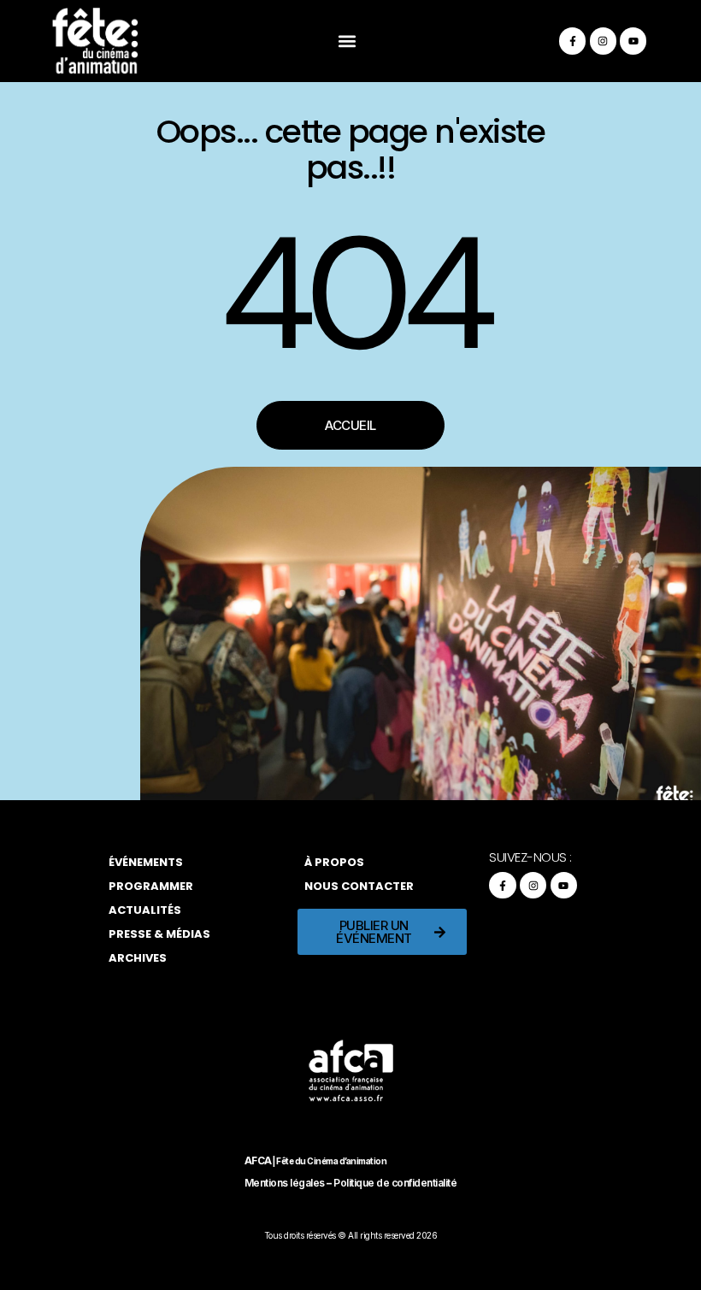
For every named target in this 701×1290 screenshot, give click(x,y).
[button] (347, 41)
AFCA (258, 1160)
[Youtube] (633, 40)
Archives (138, 958)
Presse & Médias (159, 934)
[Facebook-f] (572, 40)
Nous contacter (359, 886)
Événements (146, 862)
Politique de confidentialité (395, 1182)
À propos (334, 862)
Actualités (145, 910)
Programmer (151, 886)
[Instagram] (603, 40)
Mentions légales (284, 1182)
